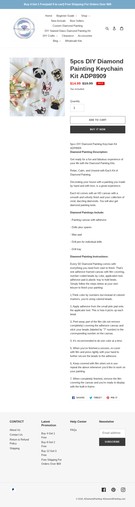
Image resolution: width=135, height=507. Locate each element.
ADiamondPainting (93, 499)
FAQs (73, 429)
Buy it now (97, 129)
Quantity (75, 101)
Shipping (15, 448)
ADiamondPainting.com (114, 499)
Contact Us (16, 434)
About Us (15, 429)
